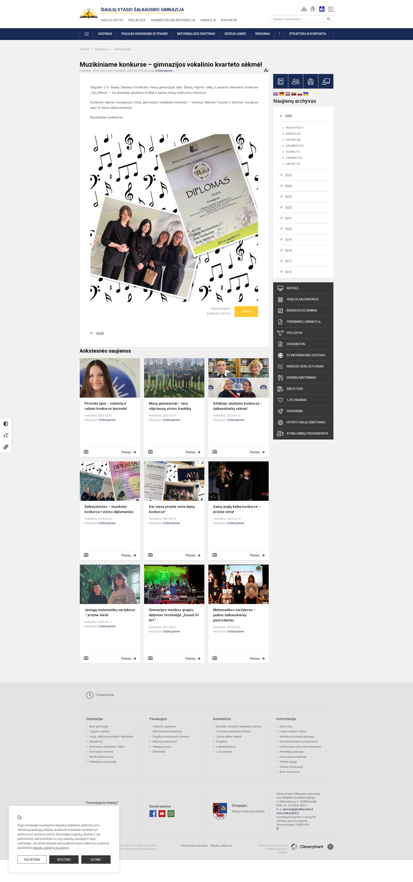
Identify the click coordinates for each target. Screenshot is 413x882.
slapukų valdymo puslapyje (50, 848)
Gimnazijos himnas (101, 751)
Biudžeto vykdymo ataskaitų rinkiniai (238, 726)
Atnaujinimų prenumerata (307, 433)
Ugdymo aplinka (99, 731)
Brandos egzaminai (302, 310)
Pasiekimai (295, 411)
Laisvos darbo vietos (293, 731)
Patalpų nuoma (162, 746)
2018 (288, 250)
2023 (288, 196)
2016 (288, 272)
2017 (288, 261)
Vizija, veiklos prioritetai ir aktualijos (111, 736)
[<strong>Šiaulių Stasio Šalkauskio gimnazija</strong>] (90, 11)
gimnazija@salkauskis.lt (298, 809)
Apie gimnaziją (98, 726)
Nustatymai (32, 859)
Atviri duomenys (290, 771)
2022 (288, 207)
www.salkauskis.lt (287, 813)
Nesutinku (64, 859)
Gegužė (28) (293, 139)
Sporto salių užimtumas (306, 422)
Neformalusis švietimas (167, 731)
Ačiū (246, 311)
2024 (288, 186)
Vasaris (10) (294, 157)
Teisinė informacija (291, 766)
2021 (288, 218)
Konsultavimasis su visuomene (299, 741)
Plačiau (126, 452)
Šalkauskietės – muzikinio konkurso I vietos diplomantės (109, 509)
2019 (288, 239)
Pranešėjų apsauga (291, 751)
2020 (288, 229)
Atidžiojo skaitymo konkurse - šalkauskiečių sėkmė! (237, 406)
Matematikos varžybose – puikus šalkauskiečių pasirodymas (234, 615)
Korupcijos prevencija (293, 756)
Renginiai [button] (262, 33)
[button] (304, 9)
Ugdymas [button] (105, 33)
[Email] (171, 813)
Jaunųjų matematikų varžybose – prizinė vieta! (110, 612)
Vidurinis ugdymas (164, 726)
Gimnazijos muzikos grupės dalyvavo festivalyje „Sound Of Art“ (174, 615)
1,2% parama (297, 400)
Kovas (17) (293, 151)
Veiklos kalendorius (303, 299)
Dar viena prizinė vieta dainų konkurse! (172, 509)
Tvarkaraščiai (104, 695)
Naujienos (101, 49)
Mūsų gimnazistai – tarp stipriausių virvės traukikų (170, 406)
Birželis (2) (293, 133)
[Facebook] (152, 813)
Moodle (293, 288)
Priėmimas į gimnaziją (304, 321)
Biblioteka (295, 388)
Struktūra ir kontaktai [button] (307, 33)
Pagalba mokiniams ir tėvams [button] (144, 33)
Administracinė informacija (173, 20)
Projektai (294, 333)
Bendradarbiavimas (101, 756)
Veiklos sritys (112, 20)
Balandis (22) (295, 145)
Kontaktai (229, 20)
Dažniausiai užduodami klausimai (300, 746)
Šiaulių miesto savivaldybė (248, 811)
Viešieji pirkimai (226, 746)
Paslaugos (137, 20)
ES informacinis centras (306, 355)
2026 (288, 116)
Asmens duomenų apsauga (297, 736)
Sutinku (96, 859)
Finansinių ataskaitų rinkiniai (233, 731)
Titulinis (85, 49)
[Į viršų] (330, 847)
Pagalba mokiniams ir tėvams (171, 736)
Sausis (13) (293, 163)
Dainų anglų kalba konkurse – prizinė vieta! (237, 509)
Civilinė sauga (288, 761)
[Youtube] (162, 813)
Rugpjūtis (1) (294, 127)
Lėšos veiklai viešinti (229, 736)
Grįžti (100, 333)
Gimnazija (208, 20)
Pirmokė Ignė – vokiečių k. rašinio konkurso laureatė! (106, 406)
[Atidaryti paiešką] (328, 18)
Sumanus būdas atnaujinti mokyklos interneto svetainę (272, 849)
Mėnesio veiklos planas (305, 366)
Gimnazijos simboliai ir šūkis (107, 746)
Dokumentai (296, 344)
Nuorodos (286, 726)
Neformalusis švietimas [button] (196, 33)
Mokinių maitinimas (301, 377)
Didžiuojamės (122, 49)
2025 (288, 175)
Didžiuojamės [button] (235, 33)
